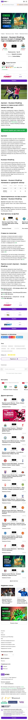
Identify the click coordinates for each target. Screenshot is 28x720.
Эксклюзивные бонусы (8, 4)
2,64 (16, 242)
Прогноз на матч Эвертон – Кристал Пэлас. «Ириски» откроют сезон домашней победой (13, 500)
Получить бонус (14, 623)
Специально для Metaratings (7, 636)
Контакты (3, 630)
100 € (20, 324)
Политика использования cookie (8, 644)
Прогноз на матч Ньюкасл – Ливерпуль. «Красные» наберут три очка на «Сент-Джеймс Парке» (12, 429)
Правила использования (6, 642)
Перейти (14, 80)
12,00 (2, 298)
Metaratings (14, 121)
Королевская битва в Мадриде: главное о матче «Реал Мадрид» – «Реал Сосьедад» (7, 601)
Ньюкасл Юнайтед (21, 348)
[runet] (2, 698)
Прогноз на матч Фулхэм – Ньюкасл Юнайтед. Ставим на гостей (11, 574)
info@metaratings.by (9, 683)
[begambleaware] (12, 702)
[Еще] (26, 1)
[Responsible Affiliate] (6, 706)
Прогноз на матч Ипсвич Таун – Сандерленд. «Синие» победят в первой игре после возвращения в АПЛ (13, 476)
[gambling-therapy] (21, 702)
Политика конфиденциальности (8, 640)
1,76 (2, 289)
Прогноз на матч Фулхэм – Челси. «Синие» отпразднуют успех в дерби (13, 403)
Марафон (10, 346)
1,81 (4, 294)
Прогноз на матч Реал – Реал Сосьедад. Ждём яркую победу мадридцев (10, 223)
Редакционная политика (6, 648)
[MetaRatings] (5, 674)
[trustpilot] (4, 702)
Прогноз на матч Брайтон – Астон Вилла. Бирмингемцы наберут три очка (13, 453)
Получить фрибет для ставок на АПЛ (14, 130)
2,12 (23, 259)
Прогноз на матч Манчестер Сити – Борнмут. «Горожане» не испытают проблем (13, 441)
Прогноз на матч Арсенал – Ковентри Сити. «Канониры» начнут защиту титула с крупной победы (14, 525)
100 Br (20, 76)
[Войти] (24, 1)
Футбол (13, 348)
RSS (2, 638)
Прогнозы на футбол (6, 351)
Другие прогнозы (7, 395)
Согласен (14, 717)
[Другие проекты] (4, 1)
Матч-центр (4, 379)
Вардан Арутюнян (11, 62)
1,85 (5, 251)
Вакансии (3, 634)
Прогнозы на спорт (20, 346)
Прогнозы (4, 346)
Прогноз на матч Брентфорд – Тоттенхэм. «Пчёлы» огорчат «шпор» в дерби (13, 464)
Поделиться (13, 358)
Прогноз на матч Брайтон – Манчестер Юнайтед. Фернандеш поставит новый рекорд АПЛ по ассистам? (12, 537)
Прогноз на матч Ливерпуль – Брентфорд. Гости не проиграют (13, 549)
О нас (2, 632)
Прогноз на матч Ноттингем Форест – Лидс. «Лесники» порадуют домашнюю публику (13, 488)
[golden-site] (7, 698)
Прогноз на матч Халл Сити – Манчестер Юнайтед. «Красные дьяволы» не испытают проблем (13, 512)
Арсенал (5, 48)
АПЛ (8, 348)
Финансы (3, 660)
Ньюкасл (23, 48)
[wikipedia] (15, 698)
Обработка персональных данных (8, 646)
